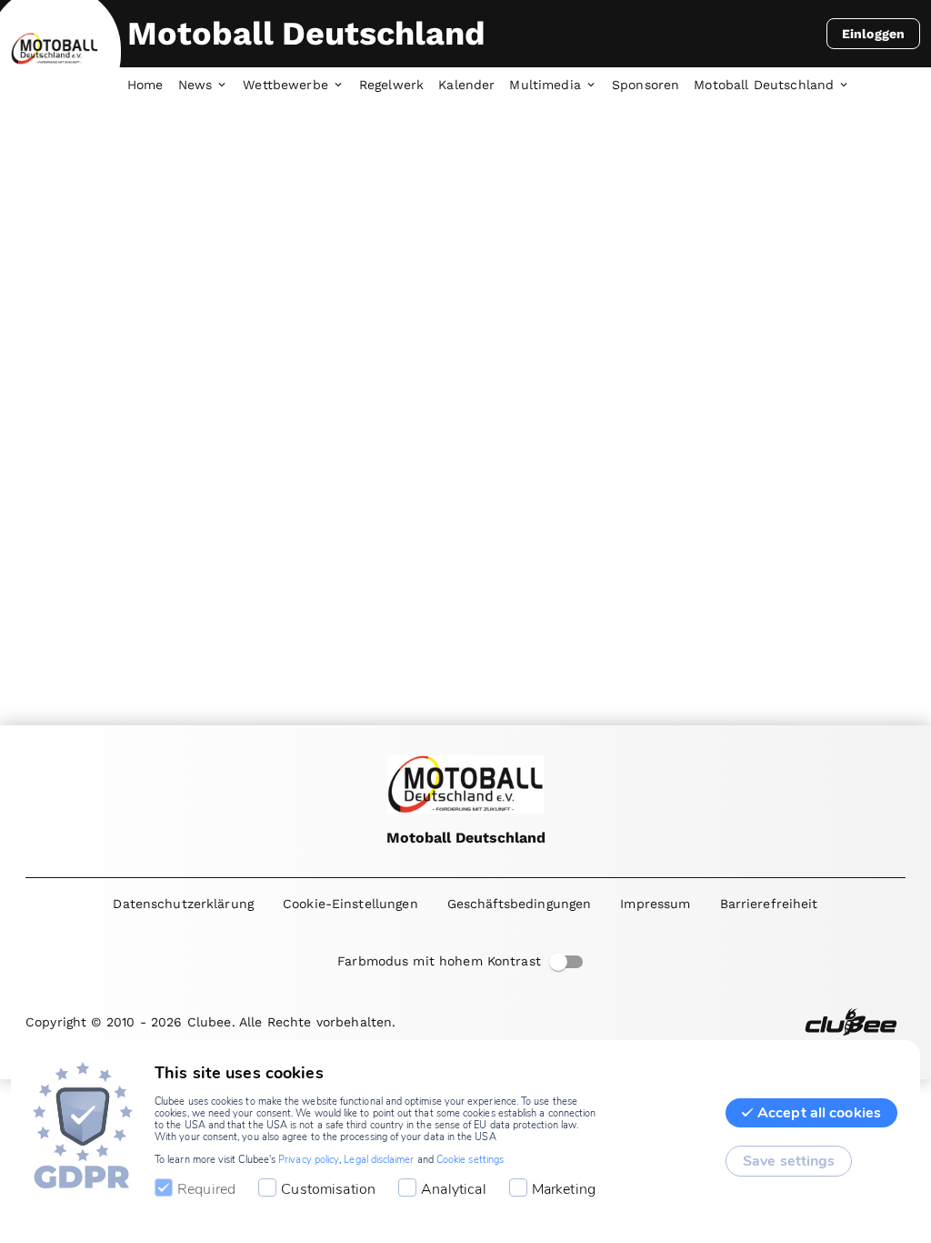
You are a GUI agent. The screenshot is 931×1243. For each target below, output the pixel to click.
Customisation (328, 1189)
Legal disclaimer (379, 1160)
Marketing (564, 1189)
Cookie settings (470, 1160)
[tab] (152, 85)
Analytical (453, 1189)
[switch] (558, 962)
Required (206, 1189)
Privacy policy (308, 1160)
